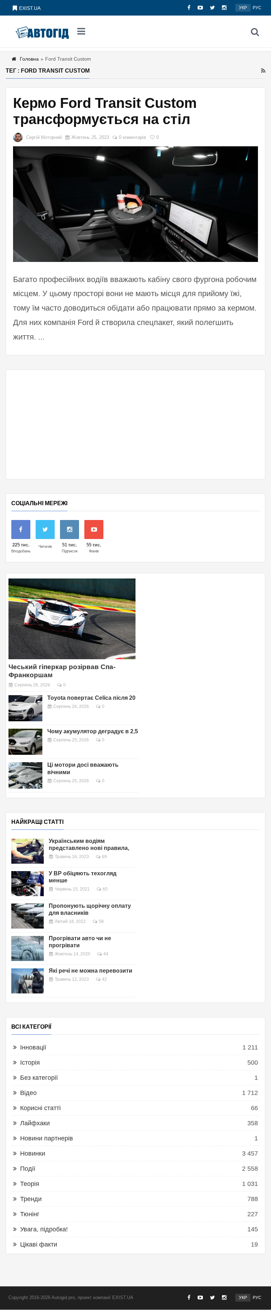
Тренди (31, 1198)
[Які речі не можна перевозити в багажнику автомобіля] (27, 980)
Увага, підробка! (44, 1229)
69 (104, 856)
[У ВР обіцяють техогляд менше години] (27, 883)
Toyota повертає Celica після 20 (91, 698)
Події (27, 1168)
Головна (29, 59)
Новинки (32, 1153)
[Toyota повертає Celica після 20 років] (25, 708)
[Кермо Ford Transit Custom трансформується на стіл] (135, 204)
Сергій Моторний (44, 137)
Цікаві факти (38, 1244)
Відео (28, 1092)
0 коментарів (132, 137)
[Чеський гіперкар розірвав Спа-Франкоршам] (72, 619)
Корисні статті (40, 1108)
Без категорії (39, 1077)
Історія (30, 1062)
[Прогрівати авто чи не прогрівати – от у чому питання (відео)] (27, 948)
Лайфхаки (35, 1123)
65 (105, 889)
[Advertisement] (135, 424)
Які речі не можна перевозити (90, 971)
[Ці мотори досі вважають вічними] (25, 775)
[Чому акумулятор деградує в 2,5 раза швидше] (25, 742)
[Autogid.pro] (42, 32)
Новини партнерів (46, 1138)
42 (104, 979)
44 (105, 953)
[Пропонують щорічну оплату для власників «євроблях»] (27, 916)
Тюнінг (30, 1214)
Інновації (33, 1047)
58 (101, 921)
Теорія (29, 1183)
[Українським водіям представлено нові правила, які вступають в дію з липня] (27, 851)
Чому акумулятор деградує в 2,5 (92, 731)
